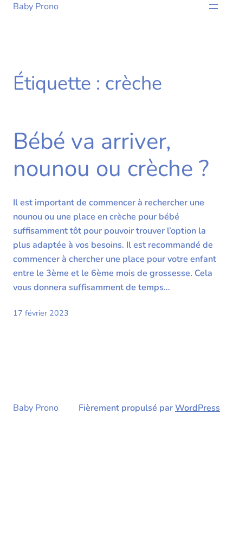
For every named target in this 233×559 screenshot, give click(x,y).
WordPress (197, 408)
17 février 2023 (41, 313)
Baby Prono (36, 6)
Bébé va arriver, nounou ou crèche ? (111, 155)
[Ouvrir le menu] (213, 6)
